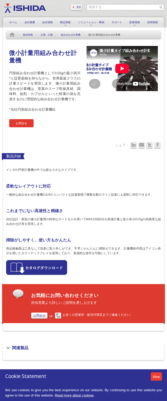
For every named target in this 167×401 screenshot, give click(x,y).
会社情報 (47, 22)
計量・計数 (47, 34)
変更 (79, 7)
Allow (156, 376)
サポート (117, 22)
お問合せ (21, 123)
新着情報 (134, 22)
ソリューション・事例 (91, 22)
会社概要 (29, 22)
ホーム (13, 22)
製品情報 (65, 22)
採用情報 (152, 22)
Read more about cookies (74, 395)
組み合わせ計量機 (70, 34)
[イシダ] (25, 8)
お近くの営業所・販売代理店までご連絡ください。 (98, 314)
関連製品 (20, 347)
